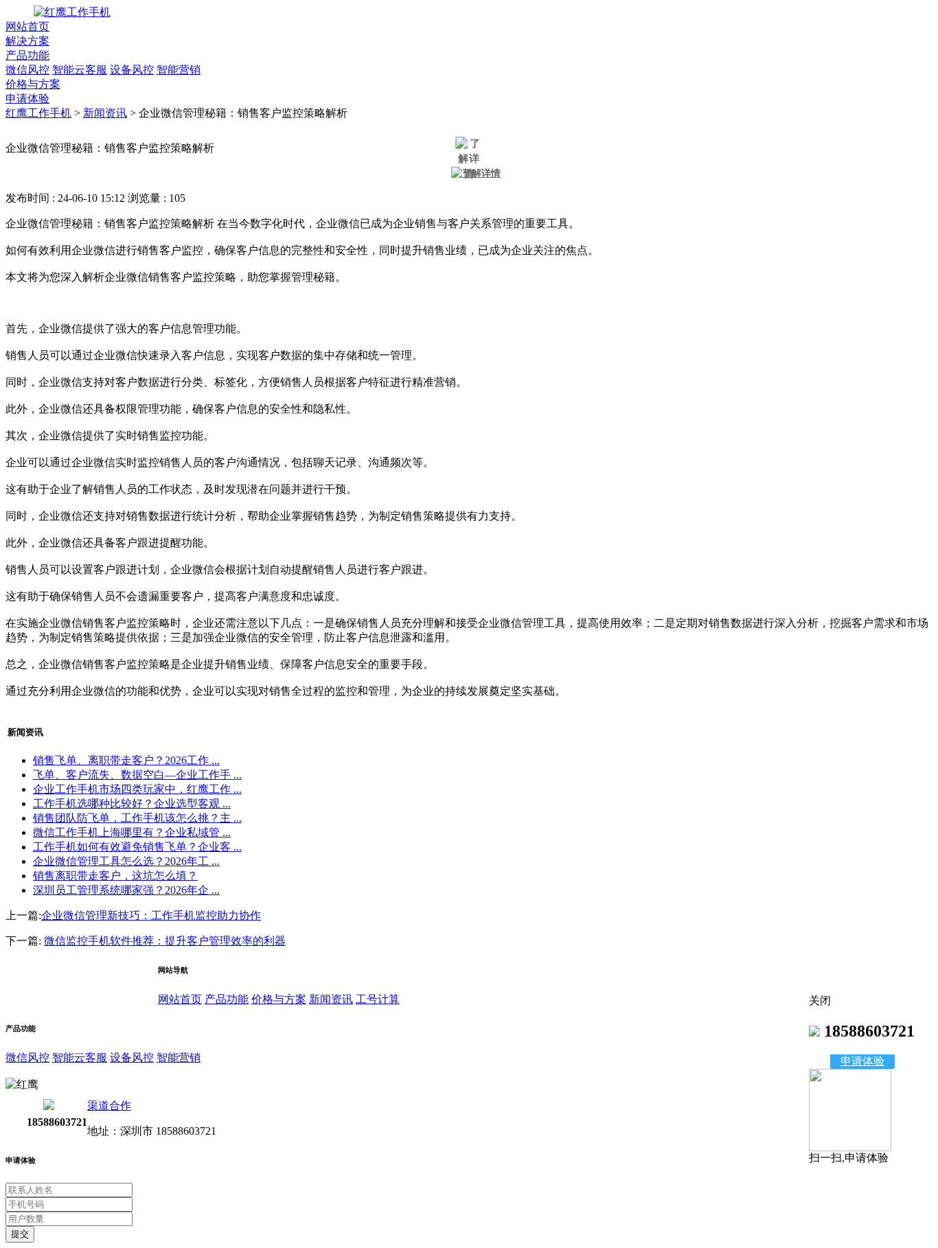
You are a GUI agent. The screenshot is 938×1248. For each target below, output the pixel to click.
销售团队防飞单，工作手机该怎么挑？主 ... (137, 818)
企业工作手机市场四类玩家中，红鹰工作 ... (137, 789)
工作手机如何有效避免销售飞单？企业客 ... (137, 847)
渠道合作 (109, 1105)
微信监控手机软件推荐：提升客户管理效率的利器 (165, 941)
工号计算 (378, 999)
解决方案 (27, 41)
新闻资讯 (105, 113)
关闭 (820, 1000)
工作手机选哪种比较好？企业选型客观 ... (132, 803)
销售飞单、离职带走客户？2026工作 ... (126, 760)
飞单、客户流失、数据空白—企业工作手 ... (137, 775)
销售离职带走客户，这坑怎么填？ (115, 875)
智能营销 (179, 70)
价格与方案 (32, 84)
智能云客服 (79, 70)
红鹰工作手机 (38, 113)
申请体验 (27, 98)
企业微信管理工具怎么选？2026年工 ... (126, 861)
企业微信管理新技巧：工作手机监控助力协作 (151, 915)
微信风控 (27, 70)
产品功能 (27, 55)
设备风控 (132, 70)
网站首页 (27, 26)
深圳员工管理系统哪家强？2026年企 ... (126, 890)
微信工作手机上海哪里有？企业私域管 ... (132, 832)
